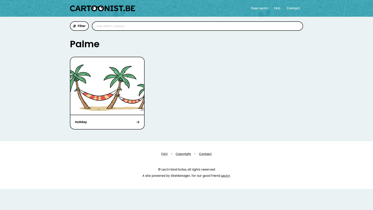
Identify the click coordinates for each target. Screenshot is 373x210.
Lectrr (225, 175)
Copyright (183, 154)
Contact (293, 8)
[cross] (297, 26)
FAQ (277, 8)
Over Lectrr (259, 8)
